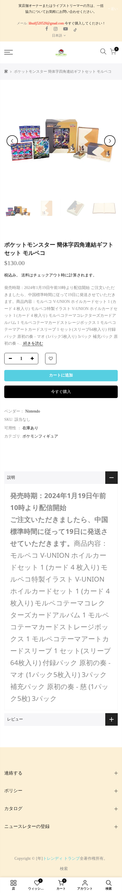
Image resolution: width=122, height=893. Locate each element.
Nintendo (32, 411)
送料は (27, 275)
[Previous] (12, 141)
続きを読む (32, 343)
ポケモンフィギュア (40, 436)
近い (114, 9)
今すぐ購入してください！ (85, 23)
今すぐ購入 (61, 392)
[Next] (109, 141)
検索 (64, 869)
